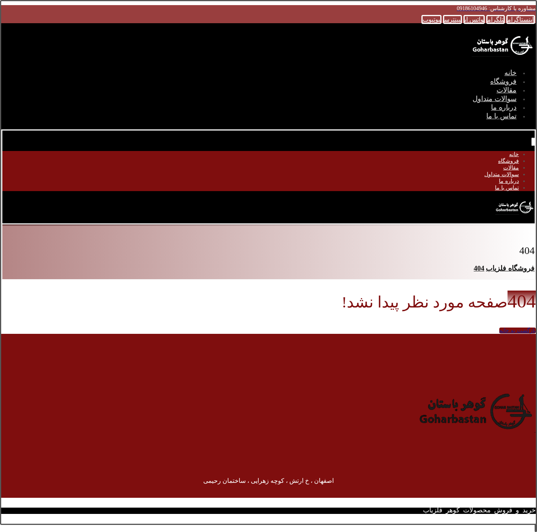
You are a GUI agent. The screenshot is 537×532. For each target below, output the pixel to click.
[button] (520, 19)
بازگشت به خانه (517, 330)
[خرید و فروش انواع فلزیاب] (503, 57)
